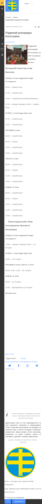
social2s (13, 369)
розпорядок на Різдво (28, 361)
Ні (8, 501)
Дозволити (19, 501)
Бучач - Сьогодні (12, 6)
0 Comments (10, 42)
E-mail (35, 27)
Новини (15, 17)
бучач (23, 358)
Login (26, 4)
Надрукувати (39, 27)
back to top (9, 354)
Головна (8, 17)
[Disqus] (23, 324)
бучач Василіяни (11, 361)
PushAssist (20, 497)
